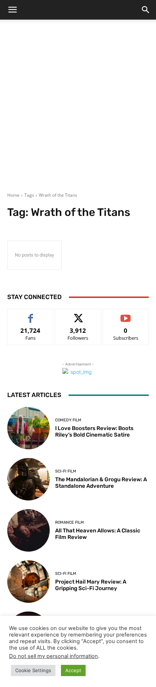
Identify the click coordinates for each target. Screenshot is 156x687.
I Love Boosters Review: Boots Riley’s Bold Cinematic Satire (94, 431)
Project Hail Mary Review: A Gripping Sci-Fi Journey (90, 585)
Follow (78, 314)
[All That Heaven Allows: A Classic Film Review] (28, 530)
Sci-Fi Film (65, 471)
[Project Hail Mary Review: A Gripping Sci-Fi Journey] (28, 581)
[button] (12, 10)
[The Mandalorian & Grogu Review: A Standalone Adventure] (28, 479)
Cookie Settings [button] (33, 670)
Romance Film (69, 522)
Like (30, 314)
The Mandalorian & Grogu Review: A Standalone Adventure (101, 482)
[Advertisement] (78, 110)
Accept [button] (73, 670)
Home (13, 195)
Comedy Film (68, 420)
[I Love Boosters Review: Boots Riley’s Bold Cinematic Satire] (28, 428)
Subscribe (125, 314)
